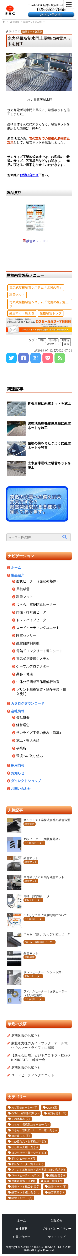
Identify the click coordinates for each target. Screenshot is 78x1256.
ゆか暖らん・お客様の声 (26, 1141)
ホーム (16, 567)
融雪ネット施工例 (32, 21)
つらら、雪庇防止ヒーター (36, 604)
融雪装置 (53, 1192)
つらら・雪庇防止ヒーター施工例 (31, 1130)
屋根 (42, 340)
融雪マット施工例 (22, 1192)
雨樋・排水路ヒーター (33, 612)
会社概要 (23, 717)
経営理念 (23, 725)
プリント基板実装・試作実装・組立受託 (35, 1169)
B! (35, 358)
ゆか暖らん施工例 (22, 1147)
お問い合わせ (51, 14)
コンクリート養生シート (26, 1152)
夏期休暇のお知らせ (26, 1035)
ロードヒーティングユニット (37, 627)
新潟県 (53, 340)
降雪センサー (26, 635)
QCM (49, 1107)
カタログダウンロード (27, 703)
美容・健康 (24, 674)
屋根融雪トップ (51, 313)
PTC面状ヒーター (22, 1107)
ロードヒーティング (23, 1175)
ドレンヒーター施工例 (24, 1164)
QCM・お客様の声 (22, 1113)
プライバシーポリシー (56, 1228)
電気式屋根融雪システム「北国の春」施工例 (39, 304)
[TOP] (4, 21)
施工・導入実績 (28, 740)
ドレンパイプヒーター (33, 620)
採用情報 (17, 765)
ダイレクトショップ (26, 781)
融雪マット (24, 597)
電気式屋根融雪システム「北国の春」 (35, 287)
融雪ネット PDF (37, 241)
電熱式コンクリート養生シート (39, 651)
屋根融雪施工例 (20, 1181)
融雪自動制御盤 (28, 643)
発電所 (65, 340)
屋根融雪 (14, 21)
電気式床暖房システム (33, 658)
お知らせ (17, 773)
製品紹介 (17, 575)
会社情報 (17, 711)
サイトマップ (56, 1236)
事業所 (21, 748)
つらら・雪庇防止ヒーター (27, 1124)
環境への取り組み (29, 756)
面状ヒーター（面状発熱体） (37, 581)
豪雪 (66, 344)
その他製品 (18, 1119)
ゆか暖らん (18, 1135)
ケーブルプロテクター (33, 666)
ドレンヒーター (20, 1158)
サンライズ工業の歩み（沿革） (39, 732)
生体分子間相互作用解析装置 (37, 682)
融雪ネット (17, 295)
